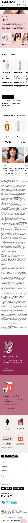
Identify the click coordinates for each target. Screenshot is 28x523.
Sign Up (8, 368)
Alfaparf (17, 213)
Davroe (5, 210)
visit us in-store (11, 326)
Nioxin (18, 311)
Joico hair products (7, 292)
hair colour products (11, 284)
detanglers (19, 219)
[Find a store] (17, 5)
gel (20, 225)
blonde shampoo (17, 197)
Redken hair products (7, 277)
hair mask (8, 207)
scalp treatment (11, 213)
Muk (23, 302)
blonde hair (7, 293)
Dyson (2, 235)
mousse (7, 225)
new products (10, 327)
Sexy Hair (19, 319)
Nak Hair (8, 203)
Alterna (4, 317)
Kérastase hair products (7, 271)
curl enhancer (11, 307)
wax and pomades (22, 222)
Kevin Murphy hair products (8, 287)
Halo (13, 235)
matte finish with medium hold (15, 301)
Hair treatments (6, 204)
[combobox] (20, 97)
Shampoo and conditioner (8, 193)
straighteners (3, 230)
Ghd (2, 254)
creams (2, 225)
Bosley (18, 314)
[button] (8, 97)
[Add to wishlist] (11, 61)
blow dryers (19, 229)
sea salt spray (5, 220)
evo (9, 208)
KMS (12, 309)
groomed (11, 303)
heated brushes (10, 230)
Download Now (10, 408)
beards (4, 305)
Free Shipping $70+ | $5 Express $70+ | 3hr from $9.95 (14, 8)
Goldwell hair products (7, 282)
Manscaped (18, 303)
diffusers (19, 230)
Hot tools (5, 229)
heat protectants (22, 218)
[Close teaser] (19, 518)
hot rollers (15, 230)
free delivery (14, 324)
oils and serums (10, 215)
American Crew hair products (8, 266)
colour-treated (14, 198)
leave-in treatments (6, 209)
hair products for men (12, 297)
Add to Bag (7, 86)
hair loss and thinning (9, 310)
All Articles (23, 142)
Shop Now (7, 126)
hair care (19, 182)
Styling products (6, 217)
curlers (23, 229)
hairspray (15, 227)
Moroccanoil (3, 242)
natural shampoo (13, 200)
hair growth (14, 314)
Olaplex (21, 248)
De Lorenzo (14, 203)
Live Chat (7, 479)
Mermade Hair (7, 235)
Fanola (18, 246)
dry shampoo (16, 199)
